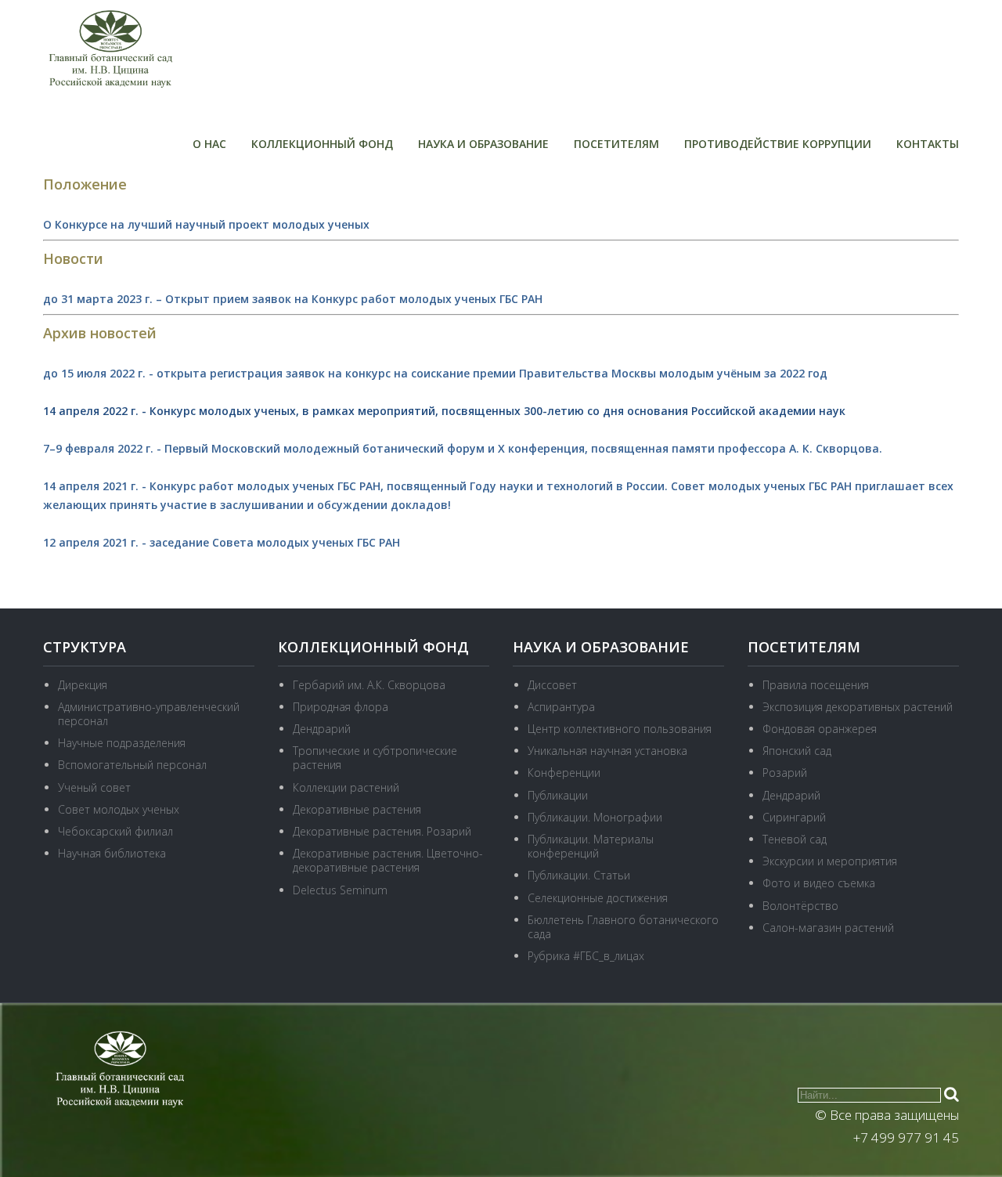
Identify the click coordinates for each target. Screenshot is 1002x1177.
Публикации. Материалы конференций (591, 846)
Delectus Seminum (340, 890)
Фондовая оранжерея (819, 728)
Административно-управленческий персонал (149, 713)
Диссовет (552, 684)
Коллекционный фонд (322, 143)
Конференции (564, 772)
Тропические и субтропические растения (375, 757)
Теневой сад (794, 839)
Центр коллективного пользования (620, 728)
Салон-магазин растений (828, 927)
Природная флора (340, 706)
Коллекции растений (346, 787)
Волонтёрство (800, 905)
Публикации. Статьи (579, 875)
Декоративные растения (357, 809)
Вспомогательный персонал (132, 764)
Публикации (558, 795)
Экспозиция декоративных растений (857, 706)
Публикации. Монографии (595, 817)
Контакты (927, 143)
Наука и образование (483, 143)
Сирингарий (794, 817)
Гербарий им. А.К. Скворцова (369, 684)
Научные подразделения (122, 742)
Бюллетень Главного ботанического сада (623, 926)
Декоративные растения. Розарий (382, 831)
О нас (209, 143)
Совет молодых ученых (118, 809)
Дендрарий (322, 728)
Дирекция (82, 684)
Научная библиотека (112, 853)
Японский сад (796, 750)
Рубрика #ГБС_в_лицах (586, 955)
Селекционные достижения (598, 897)
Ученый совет (94, 787)
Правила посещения (815, 684)
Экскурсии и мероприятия (829, 861)
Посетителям (616, 143)
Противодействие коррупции (777, 143)
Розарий (784, 772)
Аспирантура (561, 706)
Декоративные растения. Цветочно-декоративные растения (388, 860)
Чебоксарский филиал (115, 831)
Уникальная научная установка (607, 750)
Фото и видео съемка (818, 883)
